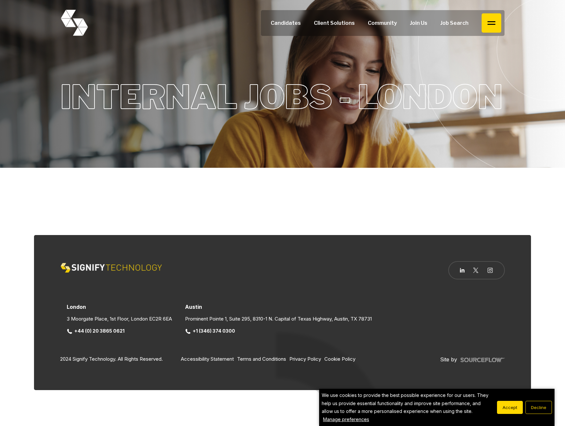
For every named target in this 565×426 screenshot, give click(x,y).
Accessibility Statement (207, 359)
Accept (510, 407)
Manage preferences (346, 419)
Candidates (286, 23)
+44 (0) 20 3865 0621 (99, 331)
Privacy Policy (305, 359)
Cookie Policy (339, 359)
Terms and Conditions (261, 359)
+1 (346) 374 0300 (214, 331)
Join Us (418, 23)
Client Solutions (334, 23)
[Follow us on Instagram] (490, 271)
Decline (538, 407)
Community (382, 23)
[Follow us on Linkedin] (462, 270)
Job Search (454, 23)
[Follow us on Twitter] (475, 270)
